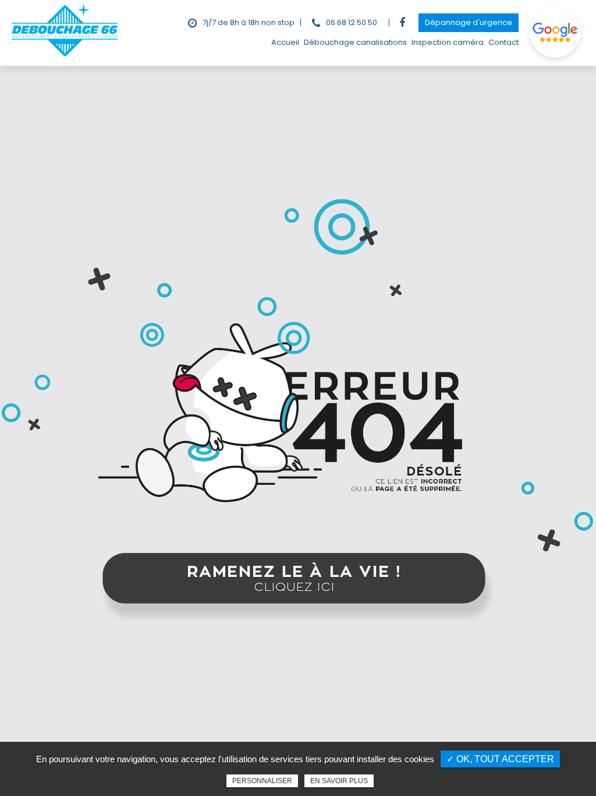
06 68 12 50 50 (351, 22)
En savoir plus (339, 781)
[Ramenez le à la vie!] (298, 588)
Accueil (285, 42)
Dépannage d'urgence (468, 22)
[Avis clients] (555, 33)
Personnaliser (262, 781)
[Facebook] (402, 23)
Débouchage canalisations (355, 42)
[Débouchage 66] (65, 55)
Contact (503, 42)
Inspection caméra (447, 42)
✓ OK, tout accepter (500, 759)
